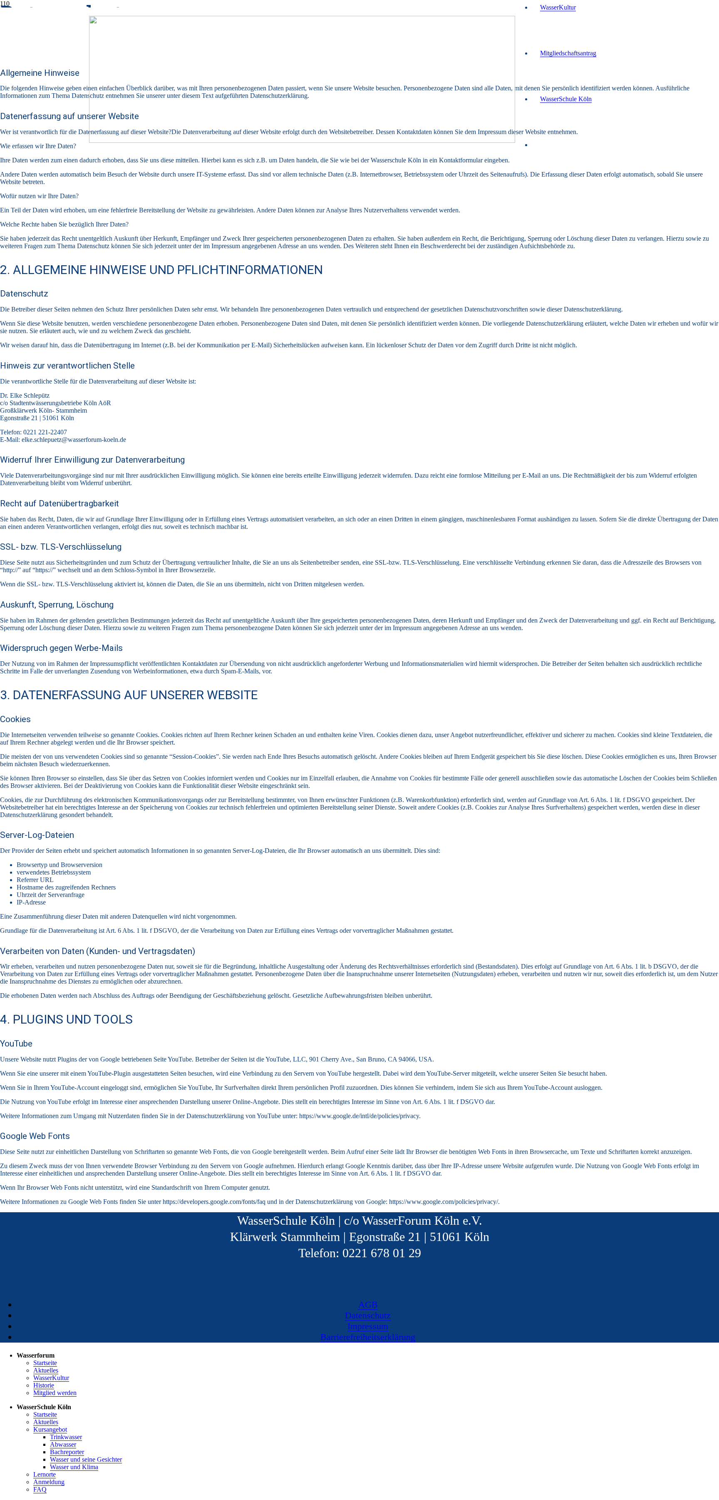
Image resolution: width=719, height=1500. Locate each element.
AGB (368, 1304)
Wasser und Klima (74, 1466)
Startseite (45, 1362)
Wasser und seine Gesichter (86, 1459)
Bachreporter (67, 1451)
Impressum (367, 1326)
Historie (43, 1385)
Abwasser (63, 1444)
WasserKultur (51, 1377)
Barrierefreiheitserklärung (367, 1337)
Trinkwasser (66, 1436)
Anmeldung (48, 1481)
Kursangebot (50, 1429)
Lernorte (44, 1474)
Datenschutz (368, 1315)
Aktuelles (45, 1370)
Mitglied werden (55, 1392)
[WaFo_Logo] (302, 140)
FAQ (40, 1489)
